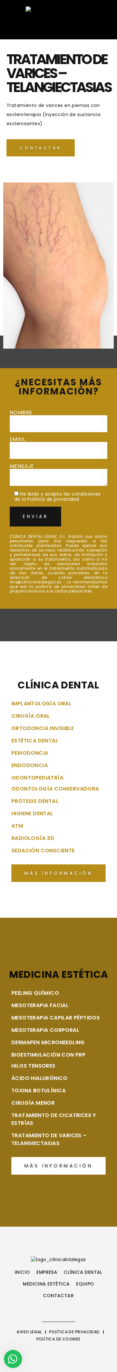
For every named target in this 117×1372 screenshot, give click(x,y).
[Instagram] (28, 27)
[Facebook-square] (15, 27)
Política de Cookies (58, 1339)
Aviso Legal (29, 1332)
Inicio (22, 1272)
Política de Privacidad (74, 1332)
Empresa (46, 1272)
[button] (85, 27)
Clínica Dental (83, 1272)
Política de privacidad (53, 499)
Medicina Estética (46, 1284)
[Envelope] (40, 27)
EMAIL (17, 440)
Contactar (58, 1295)
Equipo (85, 1284)
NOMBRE (21, 413)
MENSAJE (22, 467)
